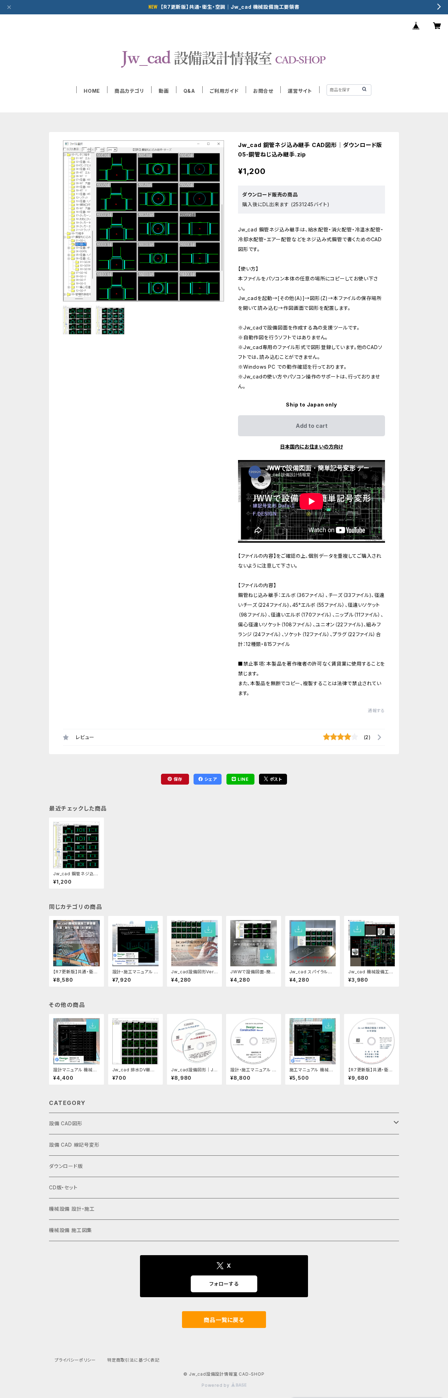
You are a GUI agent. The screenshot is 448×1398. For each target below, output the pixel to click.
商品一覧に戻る (224, 1319)
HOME (92, 91)
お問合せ (263, 91)
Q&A (189, 91)
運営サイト (300, 91)
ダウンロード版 (66, 1166)
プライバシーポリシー (75, 1360)
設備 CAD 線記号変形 (74, 1145)
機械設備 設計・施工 (72, 1209)
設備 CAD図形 (65, 1123)
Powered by (216, 1385)
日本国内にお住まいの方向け (311, 447)
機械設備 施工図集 (70, 1230)
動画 (164, 91)
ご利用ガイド (224, 91)
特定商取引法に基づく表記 (133, 1360)
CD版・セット (63, 1187)
